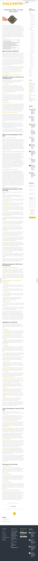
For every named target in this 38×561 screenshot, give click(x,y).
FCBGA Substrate (32, 24)
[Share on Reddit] (23, 509)
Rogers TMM (32, 66)
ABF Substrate (32, 17)
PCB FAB (30, 12)
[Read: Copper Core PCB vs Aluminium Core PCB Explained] (30, 117)
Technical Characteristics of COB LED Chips (10, 44)
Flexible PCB (31, 69)
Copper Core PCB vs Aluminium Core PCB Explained (33, 118)
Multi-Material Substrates (5, 537)
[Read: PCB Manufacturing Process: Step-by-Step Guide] (30, 159)
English (28, 2)
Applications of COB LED (7, 46)
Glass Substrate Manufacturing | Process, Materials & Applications (33, 111)
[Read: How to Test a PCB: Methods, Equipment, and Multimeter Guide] (30, 151)
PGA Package (32, 30)
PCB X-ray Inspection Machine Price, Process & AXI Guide (33, 174)
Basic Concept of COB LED (8, 41)
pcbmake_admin (16, 503)
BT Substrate (4, 534)
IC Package (31, 32)
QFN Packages (32, 49)
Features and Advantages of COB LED (9, 43)
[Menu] (24, 3)
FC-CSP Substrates (33, 22)
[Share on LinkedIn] (17, 509)
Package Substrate (31, 14)
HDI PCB (30, 72)
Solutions (3, 531)
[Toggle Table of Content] (18, 40)
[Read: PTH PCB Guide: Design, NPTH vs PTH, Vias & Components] (30, 165)
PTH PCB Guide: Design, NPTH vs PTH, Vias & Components (33, 167)
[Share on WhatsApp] (12, 509)
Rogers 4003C (32, 56)
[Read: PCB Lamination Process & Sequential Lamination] (30, 137)
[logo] (12, 3)
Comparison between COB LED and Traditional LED (11, 42)
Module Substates (32, 15)
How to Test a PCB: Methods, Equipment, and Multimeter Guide (33, 153)
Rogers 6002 (32, 61)
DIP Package (32, 37)
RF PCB (30, 71)
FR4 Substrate (32, 19)
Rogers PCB (30, 54)
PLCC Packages (32, 46)
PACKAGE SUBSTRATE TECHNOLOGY (12, 187)
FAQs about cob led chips (7, 48)
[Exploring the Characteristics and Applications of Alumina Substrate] (37, 280)
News (13, 8)
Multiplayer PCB (31, 68)
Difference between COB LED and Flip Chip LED (11, 45)
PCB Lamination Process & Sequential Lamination (32, 139)
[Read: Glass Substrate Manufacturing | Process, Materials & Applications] (30, 109)
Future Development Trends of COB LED (10, 47)
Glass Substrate (32, 44)
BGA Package (32, 35)
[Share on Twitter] (6, 509)
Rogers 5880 (32, 59)
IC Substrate (32, 26)
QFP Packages (32, 51)
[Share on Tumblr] (20, 509)
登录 (10, 521)
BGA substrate (4, 535)
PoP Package (32, 47)
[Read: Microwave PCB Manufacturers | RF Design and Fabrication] (30, 124)
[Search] (23, 3)
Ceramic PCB (31, 74)
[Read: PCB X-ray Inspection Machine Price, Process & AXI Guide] (30, 173)
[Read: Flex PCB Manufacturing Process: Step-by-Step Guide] (30, 131)
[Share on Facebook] (3, 509)
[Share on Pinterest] (14, 509)
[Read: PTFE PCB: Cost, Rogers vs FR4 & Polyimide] (30, 145)
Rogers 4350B (32, 63)
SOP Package (32, 42)
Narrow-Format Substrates (4, 539)
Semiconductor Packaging (31, 28)
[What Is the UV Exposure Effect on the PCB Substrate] (0, 280)
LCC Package (32, 39)
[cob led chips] (13, 19)
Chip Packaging (32, 40)
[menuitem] (23, 3)
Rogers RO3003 (32, 64)
